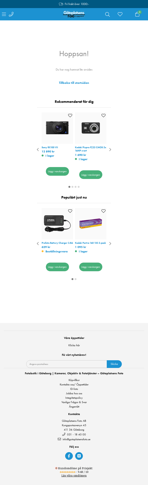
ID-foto (74, 389)
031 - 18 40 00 (76, 434)
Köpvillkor (74, 380)
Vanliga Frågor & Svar (74, 402)
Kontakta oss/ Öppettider (74, 384)
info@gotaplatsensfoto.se (76, 439)
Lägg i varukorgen (57, 171)
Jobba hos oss (74, 393)
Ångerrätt (74, 406)
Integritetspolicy (74, 397)
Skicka (114, 364)
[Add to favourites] (70, 115)
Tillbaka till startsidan (74, 82)
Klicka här (74, 345)
